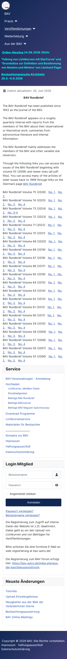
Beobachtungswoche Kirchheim (23, 74)
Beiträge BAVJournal (19, 402)
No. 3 (11, 221)
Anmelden (33, 502)
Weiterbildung (14, 36)
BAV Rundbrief (32, 184)
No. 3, (11, 204)
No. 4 (21, 204)
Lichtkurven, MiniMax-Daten (24, 388)
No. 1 (51, 225)
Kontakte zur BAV (17, 435)
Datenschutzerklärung (20, 452)
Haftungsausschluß (18, 446)
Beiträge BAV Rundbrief (21, 398)
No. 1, (51, 192)
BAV (7, 13)
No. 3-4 (13, 212)
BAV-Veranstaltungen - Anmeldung (28, 378)
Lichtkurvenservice (18, 419)
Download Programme (20, 413)
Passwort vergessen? (19, 511)
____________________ (18, 430)
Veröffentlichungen (17, 28)
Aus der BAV (13, 44)
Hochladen (13, 384)
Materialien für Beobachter (23, 424)
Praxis (8, 21)
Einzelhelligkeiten (17, 393)
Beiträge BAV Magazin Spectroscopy (28, 407)
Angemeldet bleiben (23, 494)
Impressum (13, 441)
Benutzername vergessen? (23, 515)
